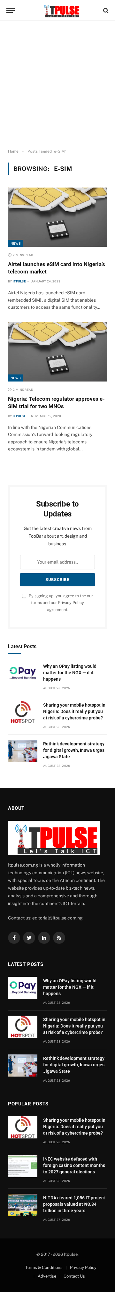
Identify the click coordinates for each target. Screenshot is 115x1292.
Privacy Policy (71, 602)
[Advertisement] (57, 85)
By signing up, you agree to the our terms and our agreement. (60, 602)
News (16, 243)
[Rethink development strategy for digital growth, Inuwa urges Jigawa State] (22, 751)
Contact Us (74, 1276)
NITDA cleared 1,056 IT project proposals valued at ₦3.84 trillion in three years (74, 1204)
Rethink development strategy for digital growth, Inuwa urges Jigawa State (73, 750)
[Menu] (10, 10)
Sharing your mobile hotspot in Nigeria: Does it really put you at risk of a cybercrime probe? (74, 711)
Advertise (47, 1276)
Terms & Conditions (44, 1267)
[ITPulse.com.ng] (60, 10)
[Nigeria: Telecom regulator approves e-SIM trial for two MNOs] (57, 352)
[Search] (105, 10)
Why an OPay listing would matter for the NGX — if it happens (69, 673)
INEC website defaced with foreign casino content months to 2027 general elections (74, 1165)
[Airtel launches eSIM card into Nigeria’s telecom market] (57, 217)
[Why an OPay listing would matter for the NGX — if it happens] (22, 673)
